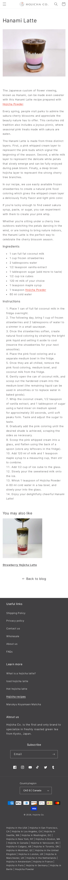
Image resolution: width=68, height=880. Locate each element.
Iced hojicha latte (17, 681)
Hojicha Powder (13, 104)
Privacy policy (15, 620)
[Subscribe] (53, 754)
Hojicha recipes (16, 696)
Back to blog (36, 579)
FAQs (9, 651)
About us (11, 643)
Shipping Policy (16, 613)
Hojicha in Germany (37, 865)
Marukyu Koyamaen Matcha (23, 704)
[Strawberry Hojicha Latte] (22, 557)
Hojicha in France (43, 861)
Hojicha (36, 814)
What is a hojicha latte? (21, 673)
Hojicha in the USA (16, 828)
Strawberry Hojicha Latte (20, 565)
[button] (4, 4)
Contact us (13, 628)
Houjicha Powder (24, 869)
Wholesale (12, 636)
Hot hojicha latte (16, 688)
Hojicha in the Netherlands (41, 858)
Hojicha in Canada (18, 843)
